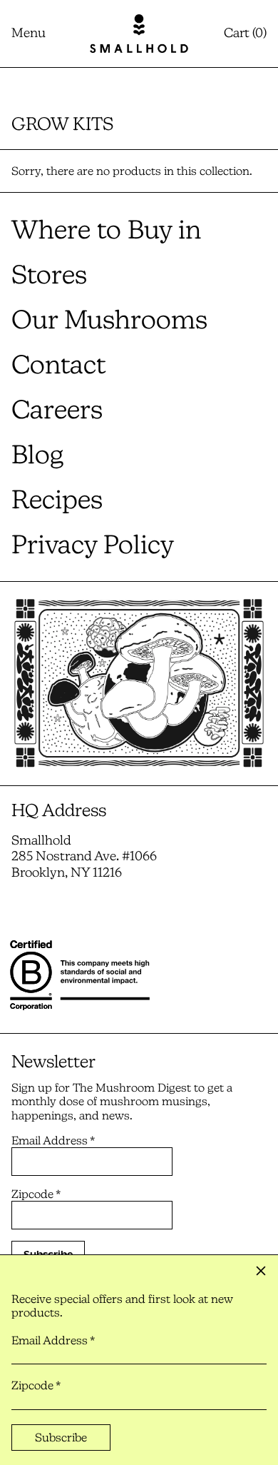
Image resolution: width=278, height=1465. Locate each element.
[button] (245, 33)
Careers (57, 409)
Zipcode (36, 1194)
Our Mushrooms (109, 319)
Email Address (53, 1140)
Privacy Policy (92, 544)
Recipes (57, 499)
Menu (28, 33)
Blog (37, 454)
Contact (58, 364)
